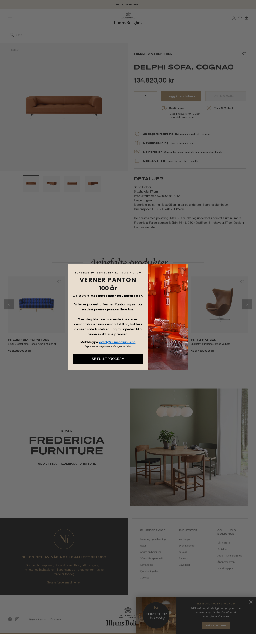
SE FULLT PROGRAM (108, 359)
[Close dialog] (183, 269)
